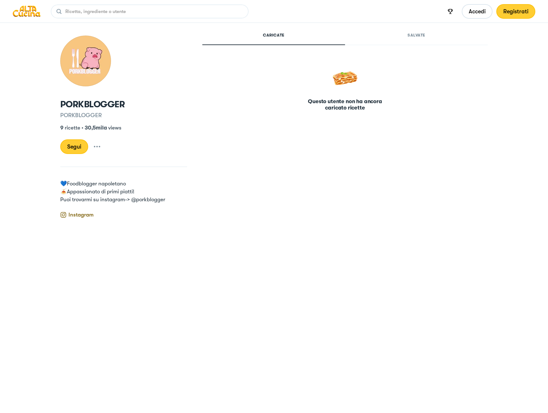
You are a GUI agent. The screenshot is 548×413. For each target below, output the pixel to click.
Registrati (515, 11)
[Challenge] (450, 11)
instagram (81, 215)
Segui (74, 146)
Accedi (477, 11)
